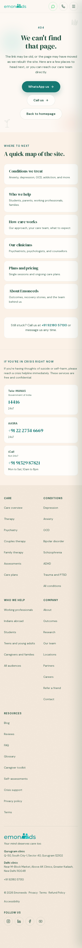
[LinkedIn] (19, 921)
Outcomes (50, 621)
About (47, 610)
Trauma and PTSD (55, 574)
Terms (8, 812)
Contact (48, 699)
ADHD (47, 563)
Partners (48, 665)
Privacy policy (13, 801)
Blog (7, 723)
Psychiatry (11, 530)
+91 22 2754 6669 (25, 430)
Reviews (9, 734)
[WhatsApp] (53, 6)
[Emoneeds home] (15, 6)
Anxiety (48, 519)
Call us (38, 100)
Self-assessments (16, 778)
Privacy (33, 892)
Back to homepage (41, 114)
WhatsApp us (38, 87)
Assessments (12, 563)
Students (10, 632)
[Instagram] (8, 921)
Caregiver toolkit (15, 767)
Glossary (10, 756)
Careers (48, 677)
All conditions (52, 586)
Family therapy (13, 552)
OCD (46, 530)
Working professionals (18, 610)
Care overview (13, 507)
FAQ (6, 745)
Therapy (9, 519)
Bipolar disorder (53, 541)
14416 (14, 402)
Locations (49, 654)
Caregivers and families (19, 654)
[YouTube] (40, 921)
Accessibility (12, 901)
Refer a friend (52, 688)
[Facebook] (29, 921)
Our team (49, 643)
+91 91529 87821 (24, 463)
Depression (50, 507)
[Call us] (63, 6)
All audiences (12, 665)
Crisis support (13, 790)
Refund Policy (57, 892)
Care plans (11, 574)
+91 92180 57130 (54, 325)
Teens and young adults (19, 643)
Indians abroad (13, 621)
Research (49, 632)
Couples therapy (15, 541)
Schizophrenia (52, 552)
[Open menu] (73, 6)
